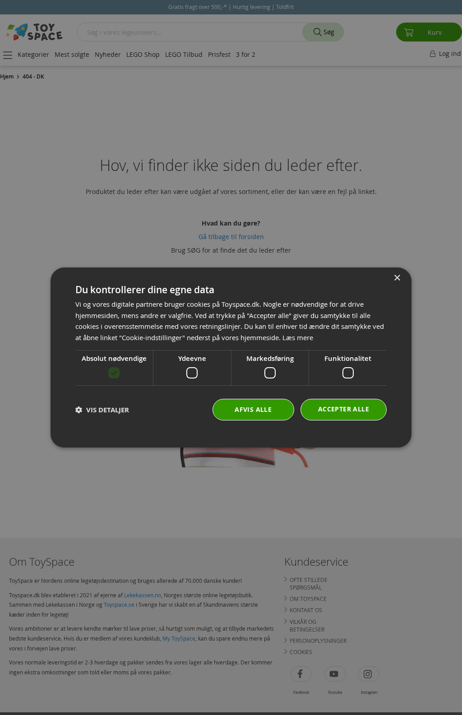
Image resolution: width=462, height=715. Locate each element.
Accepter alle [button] (343, 409)
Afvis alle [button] (253, 409)
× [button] (396, 278)
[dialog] (231, 358)
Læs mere (297, 337)
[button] (102, 410)
